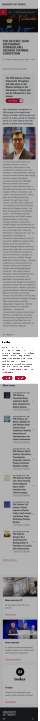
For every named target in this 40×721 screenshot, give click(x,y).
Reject (7, 378)
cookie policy (7, 372)
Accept (20, 378)
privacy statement (23, 369)
